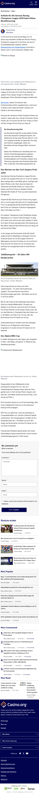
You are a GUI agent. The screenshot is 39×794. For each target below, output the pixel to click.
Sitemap (3, 775)
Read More (9, 32)
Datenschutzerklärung (8, 768)
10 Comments (30, 647)
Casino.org (20, 792)
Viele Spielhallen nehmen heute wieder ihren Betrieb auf (19, 617)
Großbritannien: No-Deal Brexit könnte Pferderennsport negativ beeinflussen (24, 528)
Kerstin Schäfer (5, 582)
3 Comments (26, 674)
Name (4, 480)
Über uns (4, 724)
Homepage (4, 721)
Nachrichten (5, 11)
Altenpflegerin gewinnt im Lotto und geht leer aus (17, 587)
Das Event (5, 102)
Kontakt (3, 728)
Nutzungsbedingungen (8, 764)
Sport (13, 11)
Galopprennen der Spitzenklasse (13, 47)
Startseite (4, 760)
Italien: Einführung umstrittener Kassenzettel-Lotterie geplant (32, 687)
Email (4, 490)
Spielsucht (4, 779)
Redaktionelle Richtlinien (8, 772)
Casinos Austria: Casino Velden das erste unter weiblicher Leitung (8, 685)
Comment (6, 457)
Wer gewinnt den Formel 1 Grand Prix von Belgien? (17, 538)
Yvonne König (10, 30)
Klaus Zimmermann (19, 563)
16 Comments (30, 638)
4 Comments (27, 656)
